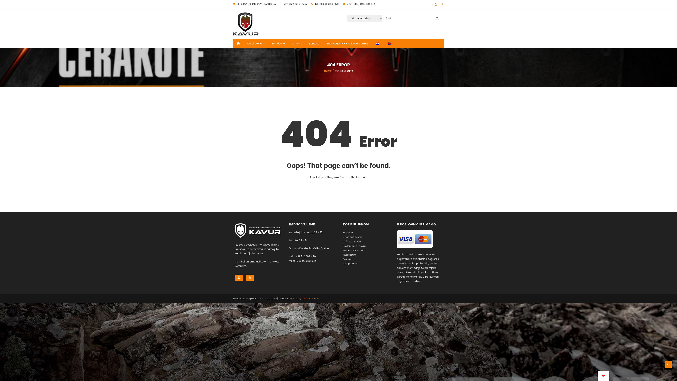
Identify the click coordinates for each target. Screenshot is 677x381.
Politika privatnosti (353, 250)
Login (441, 4)
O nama (297, 43)
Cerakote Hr (254, 43)
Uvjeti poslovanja (352, 237)
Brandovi (277, 43)
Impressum (349, 254)
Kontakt (314, 43)
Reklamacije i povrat (354, 246)
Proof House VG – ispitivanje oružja (347, 43)
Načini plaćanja (352, 241)
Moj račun (348, 232)
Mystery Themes (310, 298)
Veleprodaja (350, 263)
